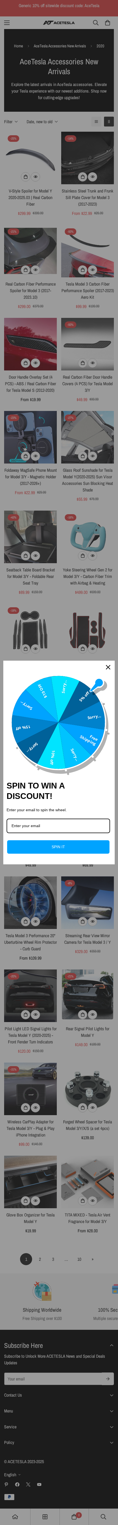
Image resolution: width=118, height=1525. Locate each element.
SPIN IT (58, 847)
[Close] (108, 667)
